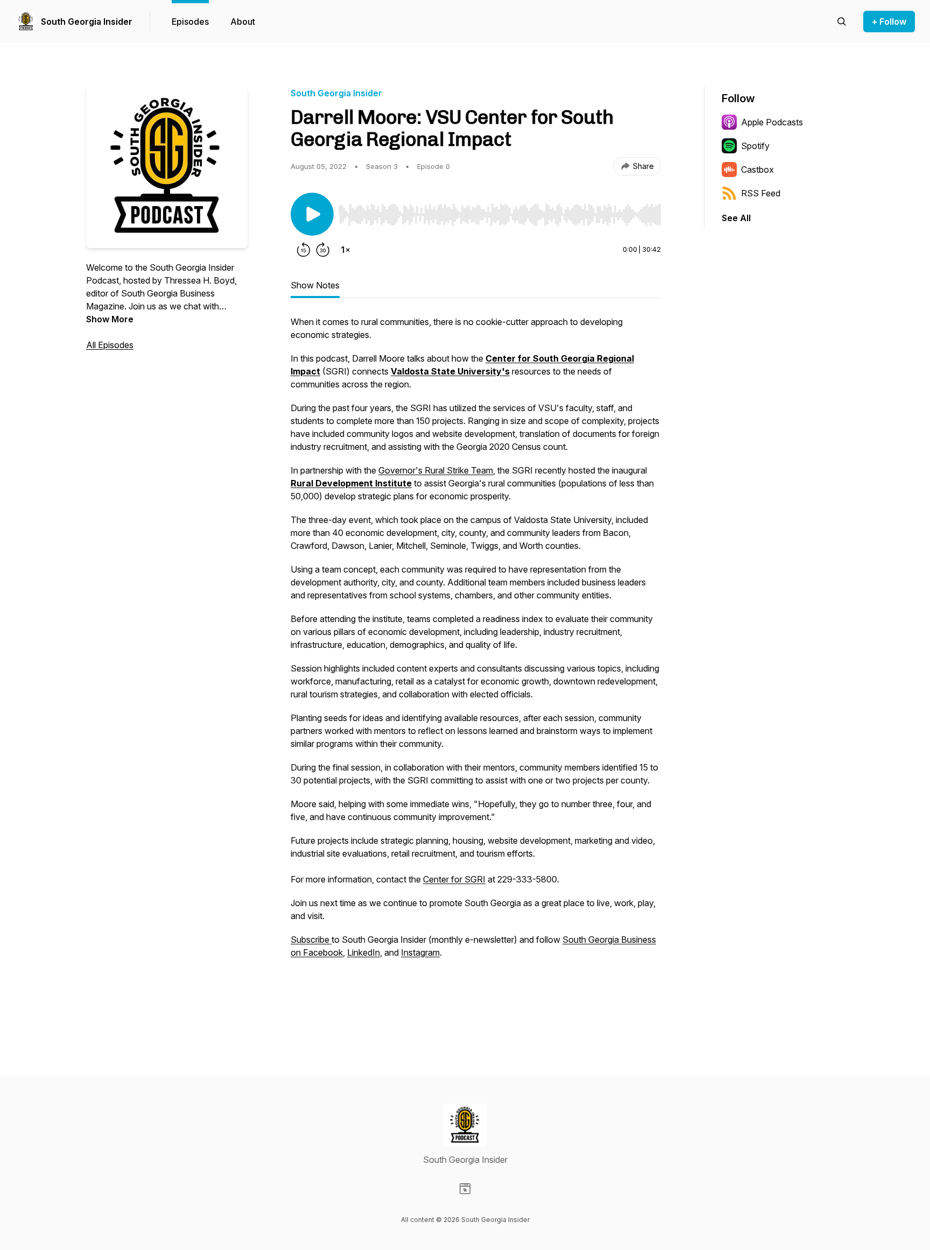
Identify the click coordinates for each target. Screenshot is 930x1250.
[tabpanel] (476, 666)
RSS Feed (760, 193)
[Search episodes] (841, 21)
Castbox (757, 169)
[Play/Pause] (312, 214)
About (242, 21)
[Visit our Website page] (465, 1188)
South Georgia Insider (86, 21)
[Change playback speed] (345, 249)
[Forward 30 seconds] (322, 249)
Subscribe (311, 939)
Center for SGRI (454, 879)
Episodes (190, 21)
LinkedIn (363, 952)
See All (736, 218)
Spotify (755, 145)
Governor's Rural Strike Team (435, 470)
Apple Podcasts (772, 122)
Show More (109, 319)
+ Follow (889, 21)
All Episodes (109, 345)
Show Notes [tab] (315, 285)
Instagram (420, 952)
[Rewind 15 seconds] (303, 249)
